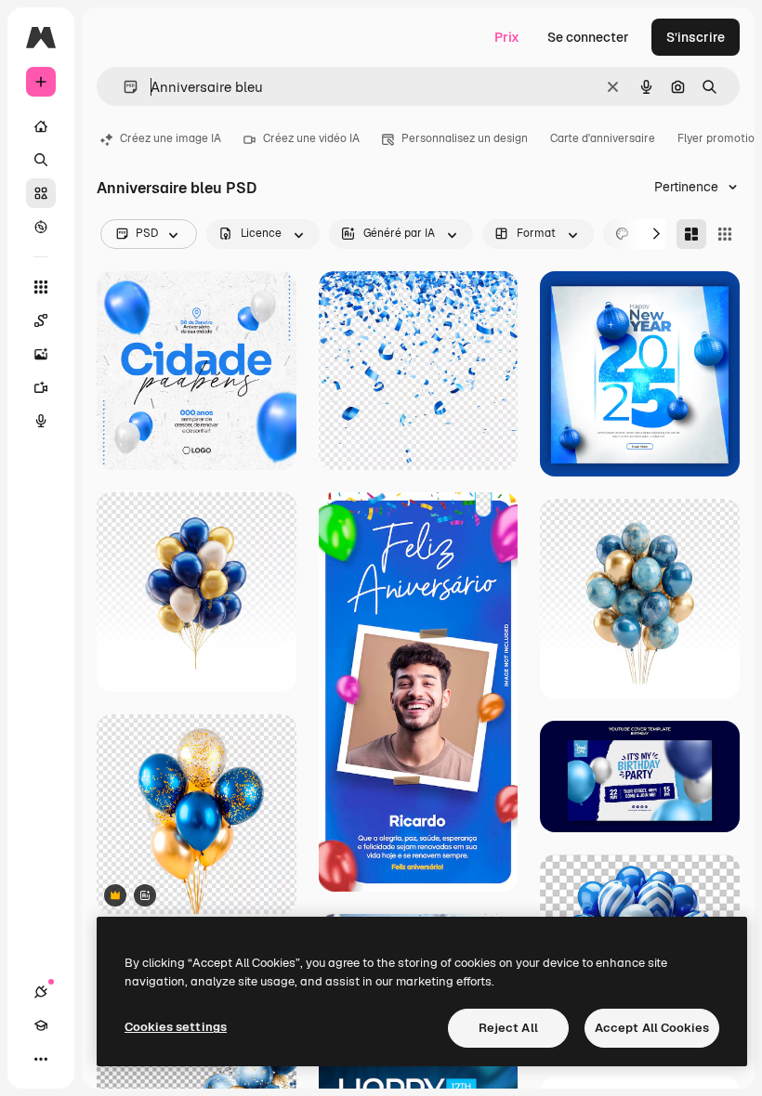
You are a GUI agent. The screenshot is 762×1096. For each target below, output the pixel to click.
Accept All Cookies (652, 1028)
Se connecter (588, 37)
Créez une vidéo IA (311, 138)
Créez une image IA (170, 138)
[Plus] (41, 1059)
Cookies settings (176, 1027)
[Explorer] (41, 226)
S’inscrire (695, 37)
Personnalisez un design (464, 138)
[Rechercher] (41, 160)
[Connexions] (41, 992)
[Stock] (41, 193)
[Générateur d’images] (41, 354)
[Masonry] (691, 234)
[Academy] (41, 1025)
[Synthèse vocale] (41, 421)
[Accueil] (41, 126)
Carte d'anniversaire (602, 138)
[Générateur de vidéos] (41, 387)
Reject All (508, 1028)
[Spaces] (41, 320)
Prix (506, 37)
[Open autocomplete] (123, 87)
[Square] (725, 234)
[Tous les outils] (41, 287)
